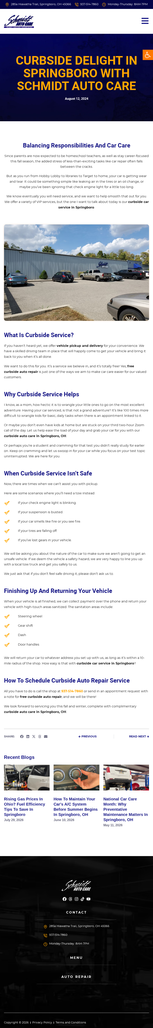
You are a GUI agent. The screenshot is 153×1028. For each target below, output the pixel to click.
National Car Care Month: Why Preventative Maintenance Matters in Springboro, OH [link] (125, 809)
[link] (148, 55)
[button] (22, 736)
